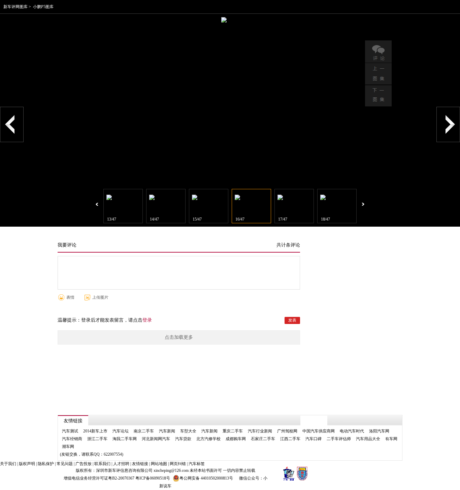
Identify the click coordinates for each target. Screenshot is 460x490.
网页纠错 (178, 463)
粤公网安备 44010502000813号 (206, 478)
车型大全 (188, 431)
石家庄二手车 (263, 438)
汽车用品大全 (368, 438)
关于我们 (8, 463)
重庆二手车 (233, 431)
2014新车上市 (95, 431)
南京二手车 (144, 431)
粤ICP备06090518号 (152, 478)
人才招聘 (121, 463)
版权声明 (27, 463)
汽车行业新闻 (260, 431)
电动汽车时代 (352, 431)
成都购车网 (236, 438)
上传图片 (100, 297)
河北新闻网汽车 (156, 438)
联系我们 (102, 463)
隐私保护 (46, 463)
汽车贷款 (183, 438)
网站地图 (159, 463)
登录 (147, 320)
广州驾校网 (287, 431)
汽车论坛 (120, 431)
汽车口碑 (313, 438)
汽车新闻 (167, 431)
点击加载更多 (179, 337)
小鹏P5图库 (43, 6)
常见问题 (65, 463)
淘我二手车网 (124, 438)
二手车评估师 (339, 438)
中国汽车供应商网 (318, 431)
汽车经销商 (72, 438)
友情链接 (140, 463)
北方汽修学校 (208, 438)
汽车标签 (197, 463)
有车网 (391, 438)
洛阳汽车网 (379, 431)
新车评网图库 (15, 6)
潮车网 (68, 446)
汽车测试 (70, 431)
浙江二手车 (97, 438)
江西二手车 (290, 438)
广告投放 (83, 463)
